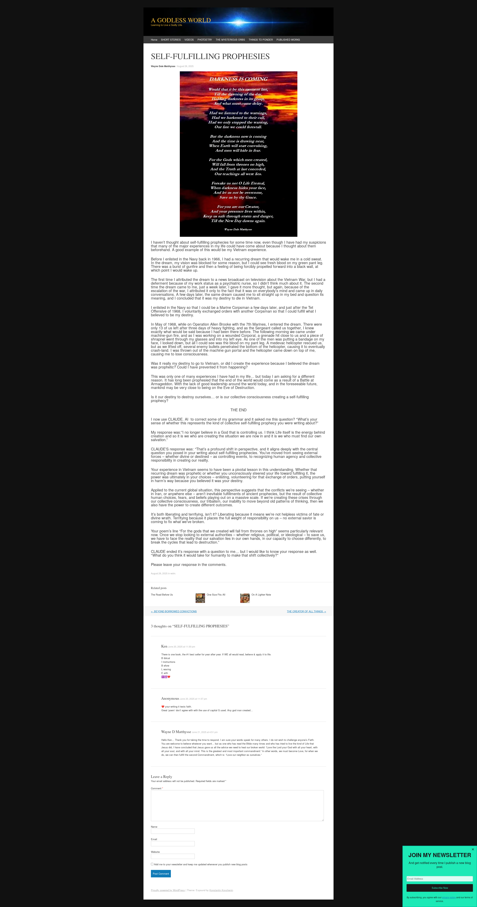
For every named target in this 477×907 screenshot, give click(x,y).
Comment (157, 788)
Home (154, 39)
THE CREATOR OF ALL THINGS (306, 611)
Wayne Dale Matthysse (163, 66)
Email (154, 839)
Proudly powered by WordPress (168, 890)
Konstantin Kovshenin (221, 890)
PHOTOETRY (205, 39)
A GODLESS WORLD (181, 20)
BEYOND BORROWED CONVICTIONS (174, 611)
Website (155, 852)
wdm (172, 573)
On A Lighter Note (261, 594)
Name (154, 826)
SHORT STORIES (171, 39)
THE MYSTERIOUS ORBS (230, 39)
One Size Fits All (216, 594)
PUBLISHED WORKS (288, 39)
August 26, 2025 (185, 66)
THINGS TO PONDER (261, 39)
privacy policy (449, 897)
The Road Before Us (162, 594)
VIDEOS (189, 39)
